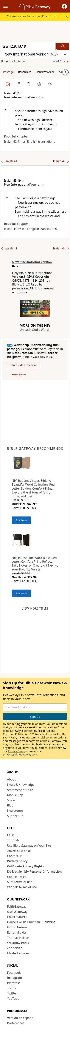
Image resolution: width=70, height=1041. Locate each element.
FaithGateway (16, 906)
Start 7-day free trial (23, 365)
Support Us (15, 816)
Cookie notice (16, 877)
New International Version (32, 262)
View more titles (35, 608)
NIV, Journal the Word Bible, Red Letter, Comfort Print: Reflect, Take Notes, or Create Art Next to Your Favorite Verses (35, 563)
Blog (10, 805)
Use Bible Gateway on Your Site (29, 845)
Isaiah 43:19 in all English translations (30, 229)
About (11, 779)
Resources (24, 72)
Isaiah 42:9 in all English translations (29, 141)
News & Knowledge (21, 785)
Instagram (14, 978)
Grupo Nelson (17, 927)
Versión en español (20, 1018)
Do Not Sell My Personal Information (34, 871)
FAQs (10, 835)
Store (11, 800)
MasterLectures (18, 953)
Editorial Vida (16, 932)
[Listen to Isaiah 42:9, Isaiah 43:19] (50, 84)
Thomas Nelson (18, 938)
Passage (8, 72)
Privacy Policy (16, 751)
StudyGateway (17, 912)
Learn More (18, 374)
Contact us (14, 856)
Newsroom (15, 811)
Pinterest (13, 983)
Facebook (14, 973)
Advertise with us (19, 851)
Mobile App (15, 795)
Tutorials (13, 840)
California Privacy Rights (25, 866)
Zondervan (14, 948)
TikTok (11, 988)
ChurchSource (17, 917)
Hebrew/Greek (45, 72)
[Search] (62, 46)
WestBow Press (18, 943)
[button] (64, 6)
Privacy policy (17, 861)
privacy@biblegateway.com (20, 754)
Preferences (15, 1023)
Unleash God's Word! (34, 330)
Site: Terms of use (19, 882)
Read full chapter (16, 136)
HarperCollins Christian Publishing (31, 922)
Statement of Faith (20, 790)
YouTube (13, 999)
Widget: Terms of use (22, 887)
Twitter (12, 993)
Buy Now (21, 520)
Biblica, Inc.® (21, 284)
